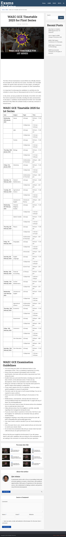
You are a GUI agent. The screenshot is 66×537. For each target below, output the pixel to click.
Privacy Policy (62, 535)
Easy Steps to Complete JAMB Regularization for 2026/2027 (54, 30)
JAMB (49, 3)
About (54, 535)
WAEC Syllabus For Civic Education (36, 464)
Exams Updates (8, 4)
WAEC (54, 3)
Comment (4, 501)
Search (48, 15)
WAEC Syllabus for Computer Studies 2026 (16, 457)
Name (4, 514)
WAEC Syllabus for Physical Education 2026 (36, 451)
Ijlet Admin (25, 24)
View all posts (6, 491)
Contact (57, 535)
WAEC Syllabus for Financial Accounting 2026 (37, 458)
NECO (59, 3)
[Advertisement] (22, 70)
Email (17, 514)
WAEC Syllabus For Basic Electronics (15, 451)
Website (31, 514)
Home (44, 3)
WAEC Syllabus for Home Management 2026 (15, 464)
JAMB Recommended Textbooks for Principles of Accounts (55, 51)
